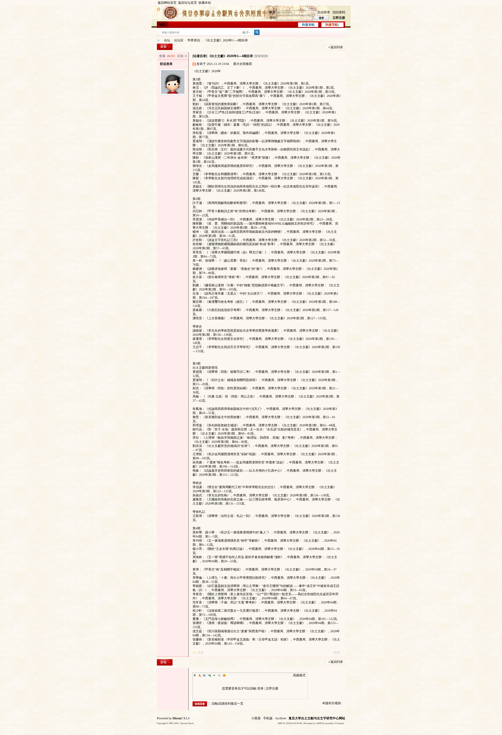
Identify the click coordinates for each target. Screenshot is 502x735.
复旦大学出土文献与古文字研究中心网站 (317, 718)
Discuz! (177, 718)
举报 (337, 652)
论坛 (162, 24)
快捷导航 (331, 24)
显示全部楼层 (242, 63)
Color (200, 675)
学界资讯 (193, 40)
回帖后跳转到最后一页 (227, 703)
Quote (214, 675)
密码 (272, 17)
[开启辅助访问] (344, 3)
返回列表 (336, 47)
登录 (260, 688)
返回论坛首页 (187, 2)
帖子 (246, 32)
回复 (200, 652)
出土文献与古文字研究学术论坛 (158, 40)
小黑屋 (256, 718)
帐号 (272, 12)
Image (204, 675)
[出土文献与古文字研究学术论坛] (158, 9)
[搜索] (256, 32)
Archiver (280, 718)
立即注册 (339, 17)
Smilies (224, 675)
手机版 (268, 718)
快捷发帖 (308, 24)
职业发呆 (166, 63)
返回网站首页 (167, 2)
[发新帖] (165, 47)
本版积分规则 (331, 703)
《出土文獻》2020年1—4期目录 (226, 40)
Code (219, 675)
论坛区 (179, 40)
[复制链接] (261, 56)
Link (209, 675)
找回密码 (339, 12)
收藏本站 (204, 2)
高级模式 (299, 675)
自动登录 (323, 12)
